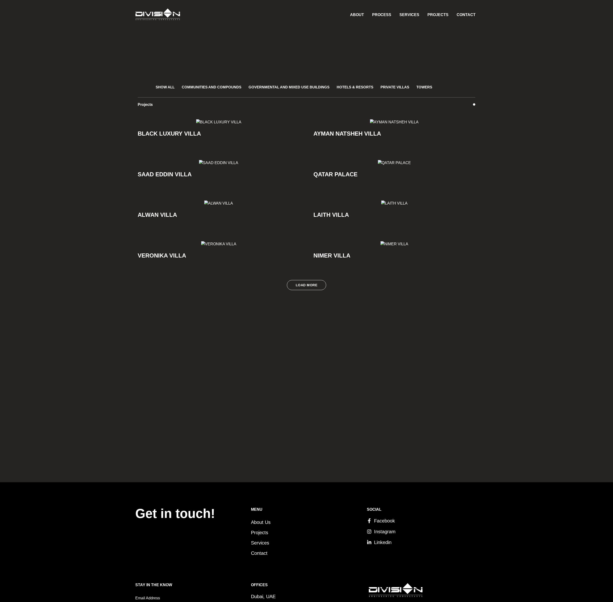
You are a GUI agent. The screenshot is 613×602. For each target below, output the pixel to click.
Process (381, 15)
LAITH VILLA (331, 215)
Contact (466, 15)
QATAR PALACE (335, 174)
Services (409, 15)
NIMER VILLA (331, 255)
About (357, 15)
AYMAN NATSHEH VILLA (347, 133)
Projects (437, 15)
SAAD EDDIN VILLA (165, 174)
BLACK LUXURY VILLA (169, 133)
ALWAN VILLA (157, 215)
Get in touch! (175, 513)
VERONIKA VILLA (162, 255)
